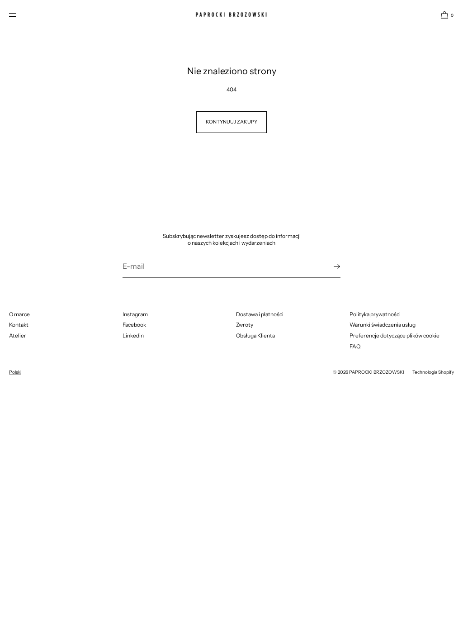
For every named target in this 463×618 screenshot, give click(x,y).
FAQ (355, 346)
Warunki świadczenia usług (383, 324)
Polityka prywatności (375, 314)
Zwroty (244, 324)
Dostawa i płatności (259, 314)
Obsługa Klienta (255, 335)
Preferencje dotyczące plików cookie (394, 335)
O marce (19, 314)
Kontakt (18, 324)
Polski (15, 372)
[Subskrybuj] (329, 266)
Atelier (17, 335)
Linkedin (133, 335)
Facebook (134, 324)
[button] (444, 14)
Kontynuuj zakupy (231, 122)
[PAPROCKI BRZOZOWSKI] (231, 14)
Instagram (135, 314)
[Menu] (20, 14)
